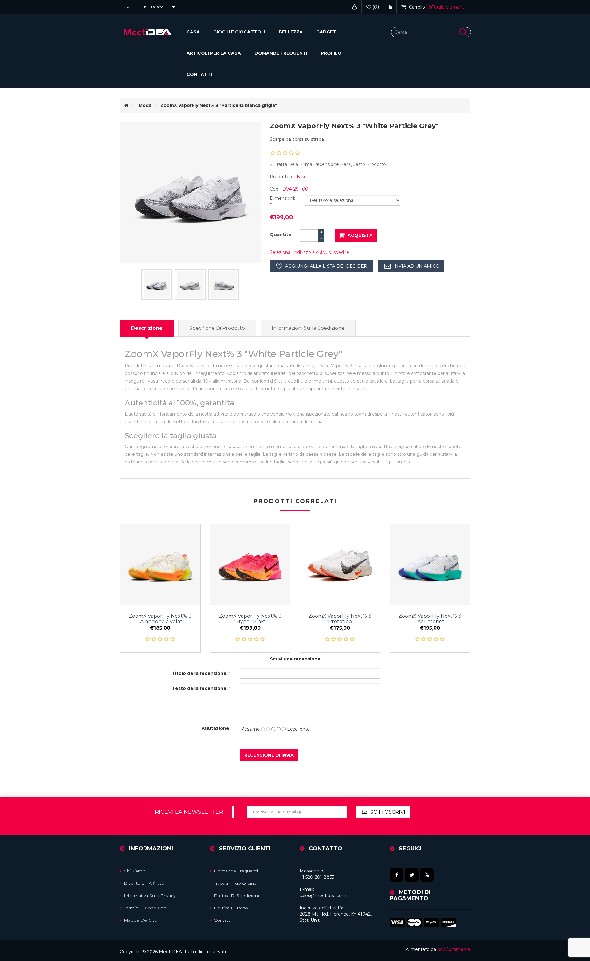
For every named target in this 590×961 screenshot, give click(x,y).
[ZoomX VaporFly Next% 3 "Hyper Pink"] (250, 564)
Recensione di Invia (269, 755)
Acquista (360, 235)
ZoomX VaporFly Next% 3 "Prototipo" (340, 618)
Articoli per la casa (214, 53)
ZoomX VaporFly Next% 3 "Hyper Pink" (250, 618)
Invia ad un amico (416, 266)
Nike (302, 176)
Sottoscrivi (387, 812)
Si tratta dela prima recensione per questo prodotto (328, 164)
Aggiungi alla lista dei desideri (327, 266)
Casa (193, 32)
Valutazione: (215, 728)
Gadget (326, 32)
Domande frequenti (280, 53)
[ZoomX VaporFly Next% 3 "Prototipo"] (340, 564)
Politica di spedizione (237, 895)
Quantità (280, 234)
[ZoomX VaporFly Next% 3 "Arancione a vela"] (160, 564)
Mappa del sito (140, 920)
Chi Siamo (135, 871)
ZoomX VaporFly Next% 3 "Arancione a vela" (160, 618)
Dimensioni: (282, 198)
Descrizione (147, 328)
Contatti (199, 74)
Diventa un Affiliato (144, 883)
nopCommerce (453, 949)
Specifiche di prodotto (217, 328)
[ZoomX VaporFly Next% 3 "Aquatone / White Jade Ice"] (430, 564)
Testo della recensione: (200, 688)
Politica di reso (231, 908)
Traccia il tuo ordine (235, 883)
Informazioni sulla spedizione (308, 328)
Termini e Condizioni (145, 908)
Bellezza (291, 32)
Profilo (331, 53)
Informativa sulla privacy (149, 895)
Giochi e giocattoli (239, 32)
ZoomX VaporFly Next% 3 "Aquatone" (430, 618)
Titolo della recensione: (200, 673)
